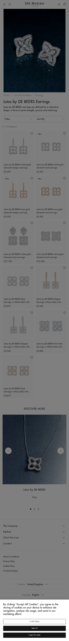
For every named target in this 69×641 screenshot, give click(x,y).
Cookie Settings (34, 621)
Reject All (34, 628)
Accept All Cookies (34, 635)
